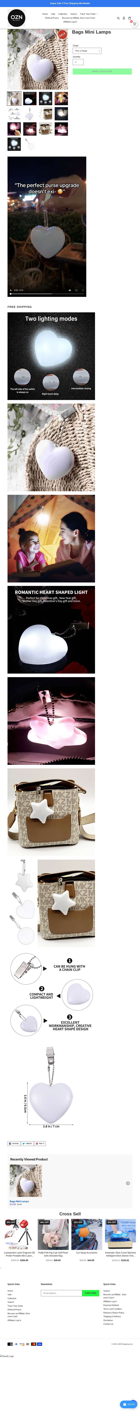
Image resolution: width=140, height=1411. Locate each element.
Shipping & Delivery (112, 1258)
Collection (12, 1240)
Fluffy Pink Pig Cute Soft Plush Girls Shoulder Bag (53, 1195)
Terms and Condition (112, 1250)
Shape (75, 45)
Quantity (76, 56)
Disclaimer (108, 1261)
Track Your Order (15, 1247)
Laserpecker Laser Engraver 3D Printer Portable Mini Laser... (19, 1195)
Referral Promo (14, 1251)
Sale (9, 1236)
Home (10, 1232)
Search (11, 1243)
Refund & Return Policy (113, 1254)
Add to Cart (53, 1201)
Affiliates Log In (14, 1261)
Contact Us (108, 1265)
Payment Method (111, 1246)
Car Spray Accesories (86, 1194)
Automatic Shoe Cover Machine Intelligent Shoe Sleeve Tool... (120, 1195)
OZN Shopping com (125, 1286)
